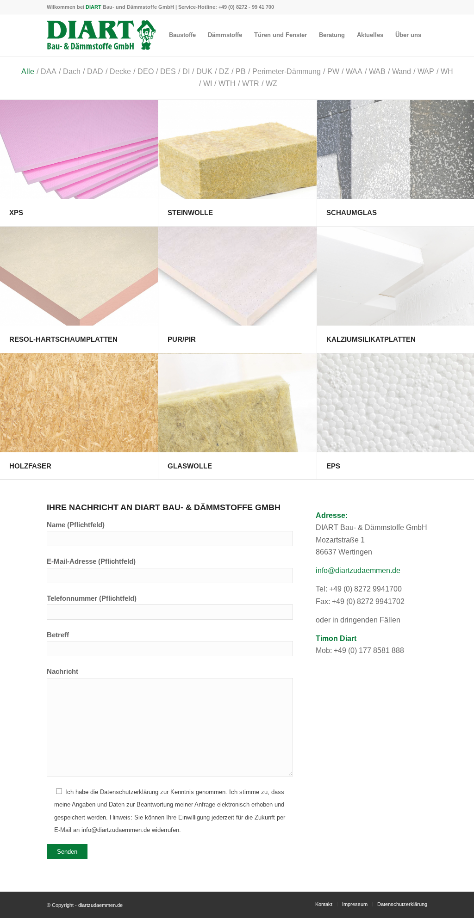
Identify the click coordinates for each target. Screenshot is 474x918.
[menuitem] (182, 35)
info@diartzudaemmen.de (358, 570)
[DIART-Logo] (101, 35)
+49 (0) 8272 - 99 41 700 (246, 7)
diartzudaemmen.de (100, 905)
